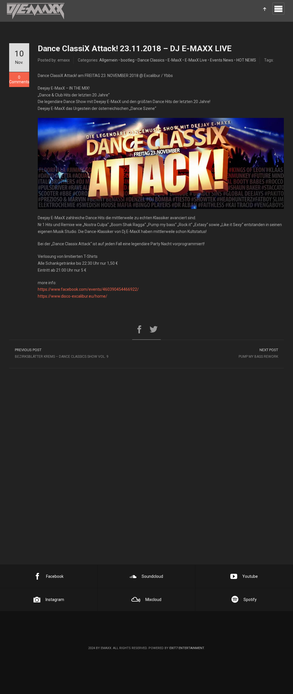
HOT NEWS (246, 60)
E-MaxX (175, 60)
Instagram (54, 599)
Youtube (250, 576)
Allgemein (108, 60)
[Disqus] (146, 482)
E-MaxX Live (196, 60)
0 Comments (19, 79)
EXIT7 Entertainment (186, 648)
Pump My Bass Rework (258, 353)
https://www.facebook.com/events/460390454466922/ (88, 289)
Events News (221, 60)
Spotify (250, 599)
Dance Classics (151, 60)
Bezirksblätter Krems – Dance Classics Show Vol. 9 (62, 353)
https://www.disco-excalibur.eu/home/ (72, 296)
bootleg (127, 60)
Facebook (55, 576)
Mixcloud (153, 599)
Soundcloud (152, 576)
